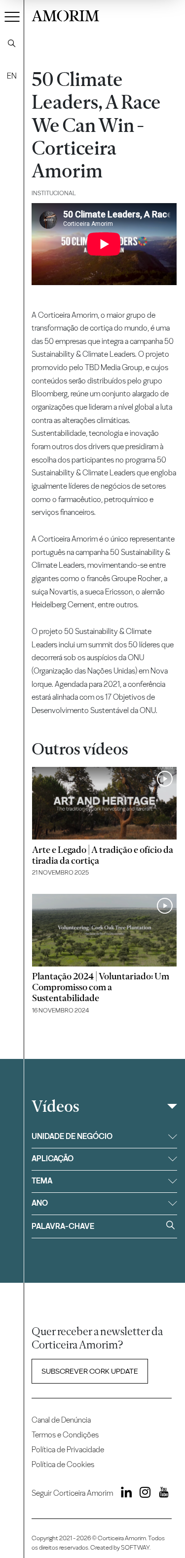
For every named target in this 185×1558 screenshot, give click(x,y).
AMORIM (65, 14)
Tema (42, 1180)
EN (12, 76)
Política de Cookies (63, 1464)
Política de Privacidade (68, 1449)
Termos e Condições (65, 1434)
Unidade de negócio (72, 1136)
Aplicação (53, 1158)
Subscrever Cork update (89, 1371)
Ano (40, 1203)
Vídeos (55, 1106)
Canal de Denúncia (61, 1420)
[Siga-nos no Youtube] (160, 1493)
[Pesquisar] (12, 43)
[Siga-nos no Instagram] (142, 1493)
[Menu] (12, 16)
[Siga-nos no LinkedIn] (123, 1493)
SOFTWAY (135, 1547)
